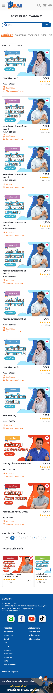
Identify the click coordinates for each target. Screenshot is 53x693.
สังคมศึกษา (13, 486)
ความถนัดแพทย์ (10, 665)
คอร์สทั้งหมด (7, 34)
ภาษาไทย (13, 438)
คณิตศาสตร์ (20, 34)
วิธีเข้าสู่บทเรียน (34, 639)
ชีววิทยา (42, 558)
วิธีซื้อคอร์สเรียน (35, 635)
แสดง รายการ (12, 45)
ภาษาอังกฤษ (33, 34)
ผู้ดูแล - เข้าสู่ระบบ (11, 671)
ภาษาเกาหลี (8, 657)
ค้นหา (46, 25)
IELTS (6, 661)
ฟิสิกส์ (43, 34)
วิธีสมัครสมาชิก (34, 632)
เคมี (50, 34)
